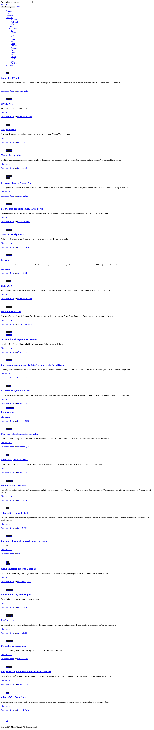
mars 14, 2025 (22, 196)
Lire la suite (6, 87)
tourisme (9, 176)
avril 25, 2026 (22, 91)
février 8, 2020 (22, 684)
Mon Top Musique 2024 (13, 234)
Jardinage (9, 481)
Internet (13, 41)
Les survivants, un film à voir (15, 390)
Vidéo (8, 125)
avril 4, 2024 (22, 273)
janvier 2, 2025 (23, 247)
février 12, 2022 (23, 472)
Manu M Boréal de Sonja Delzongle (18, 569)
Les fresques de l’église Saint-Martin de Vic (22, 208)
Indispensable (7, 412)
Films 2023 (6, 285)
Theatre (13, 61)
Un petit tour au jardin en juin (16, 594)
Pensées (14, 48)
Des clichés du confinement (14, 646)
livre (7, 562)
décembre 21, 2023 (24, 299)
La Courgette (7, 620)
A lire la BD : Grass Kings (13, 697)
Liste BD (9, 15)
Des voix (5, 260)
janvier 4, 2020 (23, 710)
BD (12, 31)
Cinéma (13, 33)
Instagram (9, 641)
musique (9, 99)
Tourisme (14, 63)
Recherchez (5, 2)
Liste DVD (10, 13)
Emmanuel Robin (7, 91)
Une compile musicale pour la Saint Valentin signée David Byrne (32, 365)
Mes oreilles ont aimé (11, 155)
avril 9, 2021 (22, 554)
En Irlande (15, 22)
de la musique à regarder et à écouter (19, 339)
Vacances (9, 18)
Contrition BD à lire (11, 78)
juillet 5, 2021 (22, 528)
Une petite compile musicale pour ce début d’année (26, 671)
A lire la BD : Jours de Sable (15, 513)
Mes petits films (8, 129)
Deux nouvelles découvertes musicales (19, 434)
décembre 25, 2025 (24, 117)
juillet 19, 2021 (23, 500)
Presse (13, 52)
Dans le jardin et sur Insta (13, 485)
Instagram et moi (12, 65)
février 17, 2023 (23, 352)
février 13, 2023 (23, 404)
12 (7, 721)
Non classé (10, 408)
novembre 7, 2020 (24, 582)
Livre (13, 44)
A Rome (14, 20)
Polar (13, 50)
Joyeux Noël (7, 104)
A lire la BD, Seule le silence (14, 459)
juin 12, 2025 (22, 168)
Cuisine (13, 37)
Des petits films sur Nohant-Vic (16, 183)
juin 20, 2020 (22, 607)
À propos (9, 11)
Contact (9, 26)
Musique (14, 46)
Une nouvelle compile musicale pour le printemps (25, 541)
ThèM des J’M (11, 28)
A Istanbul (14, 24)
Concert (14, 35)
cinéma (8, 281)
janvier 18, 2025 (23, 222)
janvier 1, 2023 (23, 421)
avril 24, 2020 (22, 659)
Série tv (13, 54)
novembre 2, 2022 (24, 447)
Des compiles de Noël (11, 311)
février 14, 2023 (23, 378)
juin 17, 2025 (22, 142)
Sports (13, 59)
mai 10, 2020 (22, 633)
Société (13, 57)
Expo (13, 39)
